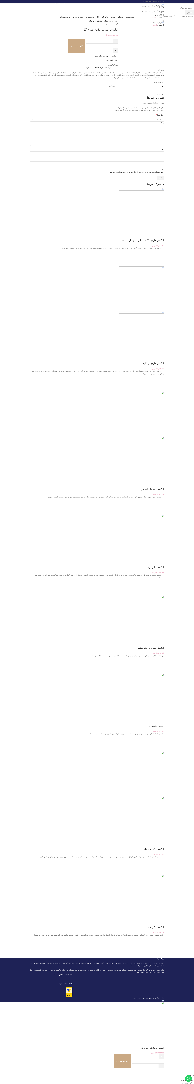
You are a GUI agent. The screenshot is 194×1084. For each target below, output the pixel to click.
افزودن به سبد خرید (77, 46)
